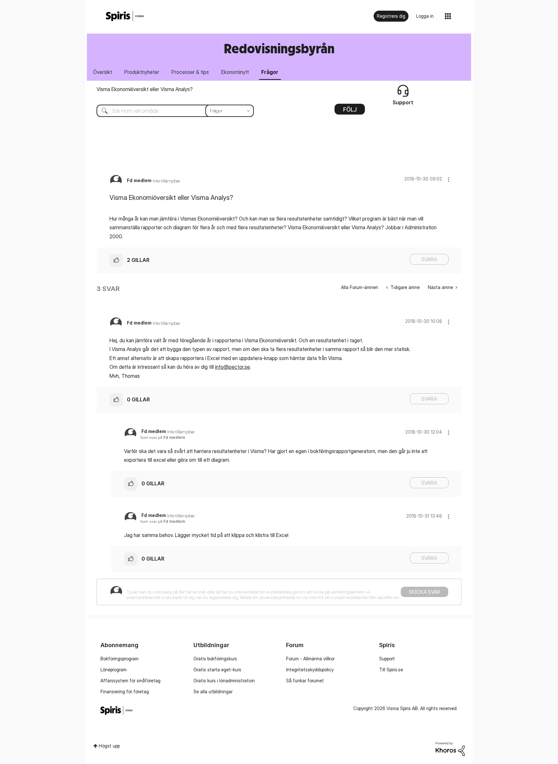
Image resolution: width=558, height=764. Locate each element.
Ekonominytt (235, 72)
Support (387, 658)
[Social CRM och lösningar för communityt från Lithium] (450, 748)
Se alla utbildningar (212, 691)
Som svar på (162, 437)
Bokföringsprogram (119, 658)
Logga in (425, 16)
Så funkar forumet (305, 680)
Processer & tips (190, 72)
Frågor (269, 72)
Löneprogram (113, 669)
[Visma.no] (125, 16)
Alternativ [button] (349, 111)
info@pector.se (232, 367)
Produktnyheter (141, 72)
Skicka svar (424, 592)
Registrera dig (391, 16)
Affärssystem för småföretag (130, 680)
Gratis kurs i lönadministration (224, 680)
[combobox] (170, 111)
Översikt (102, 72)
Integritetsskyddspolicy (310, 669)
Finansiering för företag (124, 691)
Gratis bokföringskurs (215, 658)
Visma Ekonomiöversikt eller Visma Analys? (145, 89)
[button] (448, 179)
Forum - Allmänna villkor (310, 658)
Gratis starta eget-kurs (217, 669)
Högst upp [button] (109, 746)
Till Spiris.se (391, 669)
